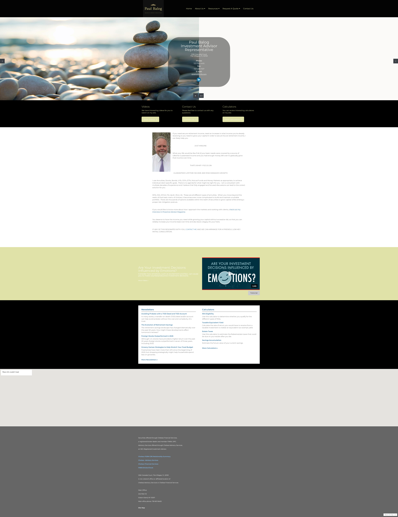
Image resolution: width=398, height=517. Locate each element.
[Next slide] (395, 61)
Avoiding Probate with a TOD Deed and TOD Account (164, 314)
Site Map (141, 508)
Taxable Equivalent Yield (212, 323)
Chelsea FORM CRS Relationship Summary (154, 456)
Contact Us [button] (189, 119)
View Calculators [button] (232, 119)
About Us (199, 8)
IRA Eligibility (208, 314)
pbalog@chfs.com (199, 74)
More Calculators (210, 348)
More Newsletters (149, 360)
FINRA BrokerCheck (145, 468)
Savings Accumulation (211, 340)
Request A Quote (230, 8)
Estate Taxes (207, 331)
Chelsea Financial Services (148, 464)
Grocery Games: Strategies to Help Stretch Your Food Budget (167, 347)
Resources (213, 8)
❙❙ (201, 96)
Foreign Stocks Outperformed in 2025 (157, 336)
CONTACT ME (191, 229)
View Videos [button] (149, 119)
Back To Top (389, 514)
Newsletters (147, 309)
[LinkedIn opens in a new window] (199, 80)
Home (189, 8)
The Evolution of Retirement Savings (157, 325)
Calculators (208, 309)
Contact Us (248, 8)
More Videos (143, 280)
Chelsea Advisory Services (148, 460)
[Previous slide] (2, 61)
